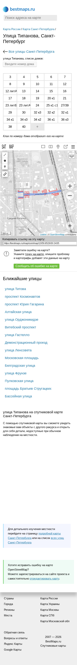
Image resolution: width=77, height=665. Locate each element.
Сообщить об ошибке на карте (37, 266)
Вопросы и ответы (15, 638)
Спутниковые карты (53, 645)
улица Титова (15, 289)
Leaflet (43, 234)
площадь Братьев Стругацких (28, 388)
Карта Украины (50, 604)
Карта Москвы (49, 609)
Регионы (9, 609)
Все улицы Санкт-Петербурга (31, 51)
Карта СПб (47, 615)
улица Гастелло (17, 335)
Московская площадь (21, 358)
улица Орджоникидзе (21, 319)
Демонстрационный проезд (26, 342)
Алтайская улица (18, 312)
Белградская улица (20, 365)
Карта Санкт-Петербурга (38, 29)
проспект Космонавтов (22, 296)
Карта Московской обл (55, 621)
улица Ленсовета (18, 350)
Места (8, 615)
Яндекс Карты (13, 643)
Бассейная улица (18, 396)
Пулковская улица (19, 381)
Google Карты (12, 649)
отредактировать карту (44, 578)
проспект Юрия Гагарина (24, 304)
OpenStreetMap (57, 234)
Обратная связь (14, 632)
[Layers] (72, 155)
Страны (9, 598)
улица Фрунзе (16, 373)
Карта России (11, 29)
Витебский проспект (20, 327)
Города (8, 604)
